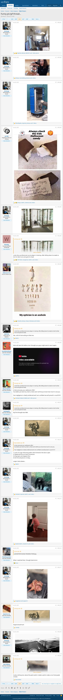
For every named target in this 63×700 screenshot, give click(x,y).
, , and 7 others (26, 123)
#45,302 (59, 57)
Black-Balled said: (18, 443)
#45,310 (59, 380)
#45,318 (59, 605)
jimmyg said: (17, 239)
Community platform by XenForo (26, 698)
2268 (27, 19)
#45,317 (59, 567)
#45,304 (59, 127)
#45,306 (59, 235)
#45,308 (59, 325)
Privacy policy (48, 695)
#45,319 (59, 631)
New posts (3, 8)
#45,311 (59, 402)
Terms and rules (40, 695)
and (21, 601)
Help (54, 695)
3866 (33, 19)
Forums (10, 5)
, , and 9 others (28, 321)
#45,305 (59, 207)
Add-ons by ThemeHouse (45, 698)
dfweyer (4, 16)
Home (3, 5)
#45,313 (59, 439)
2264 (12, 19)
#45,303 (59, 82)
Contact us (32, 695)
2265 (16, 19)
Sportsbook (25, 5)
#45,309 (59, 342)
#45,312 (59, 418)
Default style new (6, 695)
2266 (19, 19)
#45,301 (59, 22)
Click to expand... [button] (37, 252)
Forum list (9, 8)
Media (17, 5)
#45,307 (59, 264)
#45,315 (59, 498)
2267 (23, 19)
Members (35, 5)
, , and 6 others (24, 544)
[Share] (56, 22)
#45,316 (59, 548)
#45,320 (59, 655)
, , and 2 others (25, 78)
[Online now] (6, 387)
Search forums (22, 8)
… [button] (9, 19)
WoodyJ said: (17, 328)
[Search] (60, 5)
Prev (4, 19)
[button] (20, 5)
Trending (16, 8)
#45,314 (59, 468)
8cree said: (16, 551)
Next (37, 19)
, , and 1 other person (28, 53)
